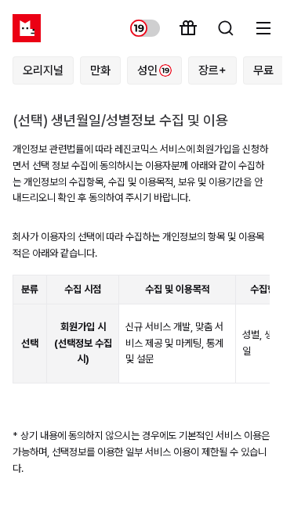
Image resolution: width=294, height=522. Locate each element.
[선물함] (188, 28)
